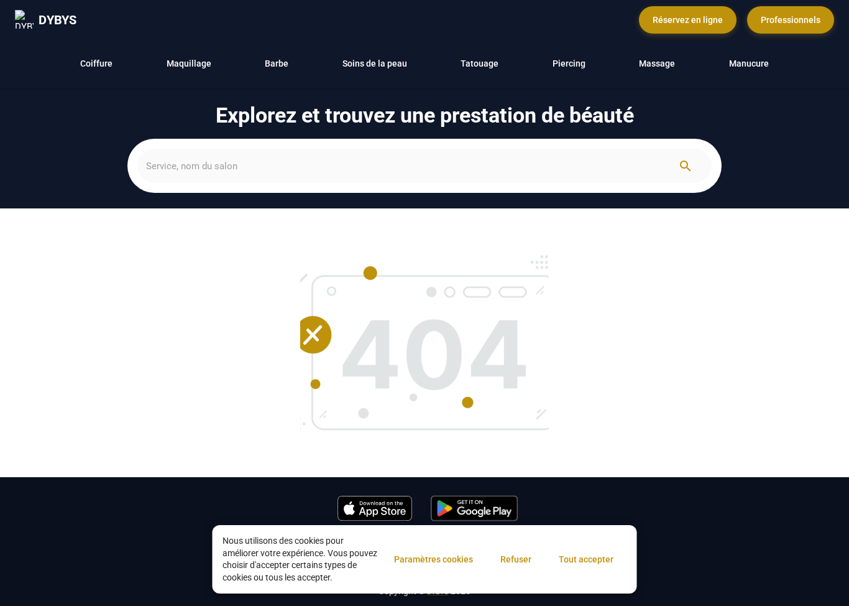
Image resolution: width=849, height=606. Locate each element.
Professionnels (790, 20)
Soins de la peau (374, 63)
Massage (657, 63)
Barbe (276, 63)
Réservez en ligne (688, 20)
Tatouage (479, 63)
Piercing (569, 63)
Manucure (749, 63)
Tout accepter (586, 559)
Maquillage (189, 63)
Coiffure (96, 63)
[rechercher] (685, 166)
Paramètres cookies (433, 559)
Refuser (515, 559)
